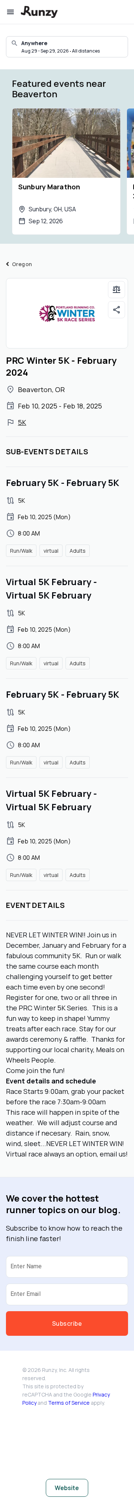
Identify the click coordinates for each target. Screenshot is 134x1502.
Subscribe (67, 1323)
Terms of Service (69, 1402)
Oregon (22, 264)
